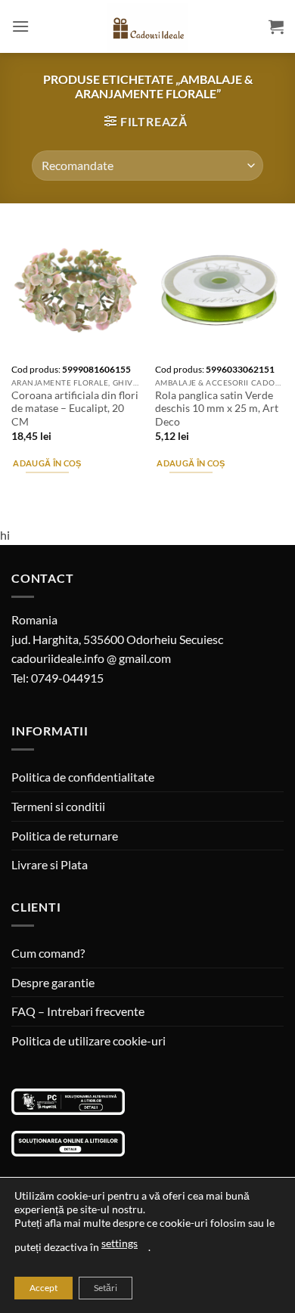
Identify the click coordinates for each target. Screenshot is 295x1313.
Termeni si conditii (58, 806)
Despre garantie (53, 982)
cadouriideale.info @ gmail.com (91, 658)
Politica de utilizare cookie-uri (88, 1040)
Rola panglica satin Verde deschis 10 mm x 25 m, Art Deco (216, 408)
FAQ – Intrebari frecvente (77, 1011)
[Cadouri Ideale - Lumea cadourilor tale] (147, 29)
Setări (105, 1287)
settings (119, 1243)
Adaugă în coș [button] (47, 463)
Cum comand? (48, 953)
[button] (20, 26)
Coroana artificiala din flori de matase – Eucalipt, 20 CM (74, 408)
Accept (43, 1287)
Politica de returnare (64, 835)
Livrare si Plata (49, 864)
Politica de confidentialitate (82, 777)
